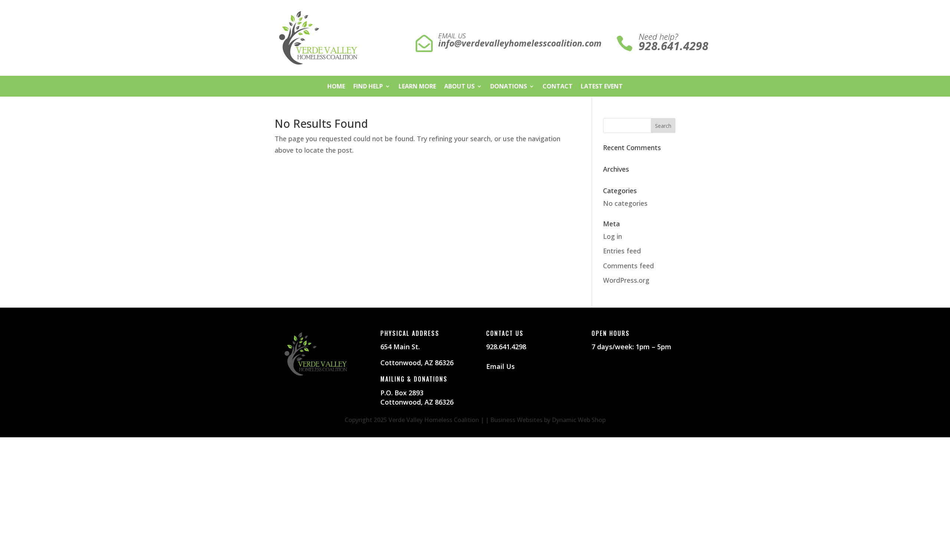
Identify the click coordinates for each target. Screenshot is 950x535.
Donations (508, 87)
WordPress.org (626, 280)
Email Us (500, 366)
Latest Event (602, 87)
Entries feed (622, 250)
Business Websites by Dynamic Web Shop (548, 420)
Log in (612, 236)
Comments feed (628, 265)
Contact (558, 87)
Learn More (417, 87)
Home (336, 87)
